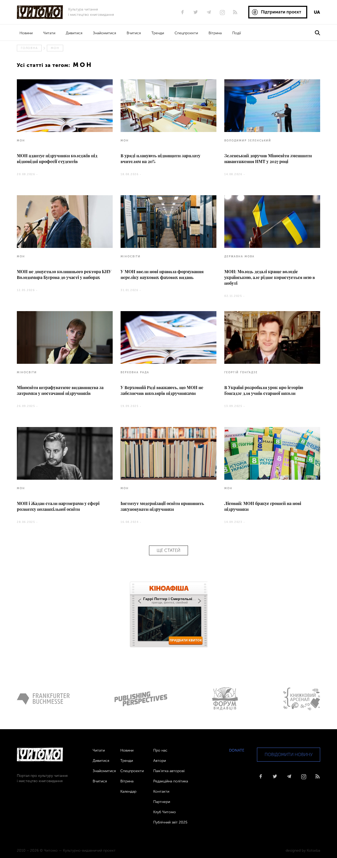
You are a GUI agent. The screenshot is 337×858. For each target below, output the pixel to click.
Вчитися (134, 33)
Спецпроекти (186, 33)
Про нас (160, 750)
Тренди (157, 33)
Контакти (161, 791)
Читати (49, 33)
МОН (55, 48)
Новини (26, 33)
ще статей (168, 550)
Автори (159, 760)
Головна (29, 48)
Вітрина (215, 33)
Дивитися (74, 33)
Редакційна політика (170, 781)
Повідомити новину (289, 754)
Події (236, 33)
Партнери (161, 802)
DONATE (236, 750)
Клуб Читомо (164, 812)
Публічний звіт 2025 (170, 822)
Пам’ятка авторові (169, 771)
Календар (128, 791)
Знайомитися (104, 33)
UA (317, 12)
